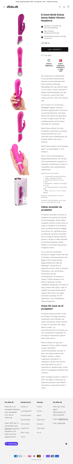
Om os (39, 432)
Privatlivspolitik (26, 415)
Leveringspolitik (26, 411)
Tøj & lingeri (41, 428)
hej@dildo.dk (63, 419)
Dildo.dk (39, 459)
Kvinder (39, 411)
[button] (4, 7)
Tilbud (23, 437)
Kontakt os (24, 406)
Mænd (39, 415)
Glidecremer (41, 419)
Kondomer (40, 424)
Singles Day (25, 428)
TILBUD (39, 406)
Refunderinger (25, 419)
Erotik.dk (8, 429)
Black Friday (25, 432)
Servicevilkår (25, 424)
